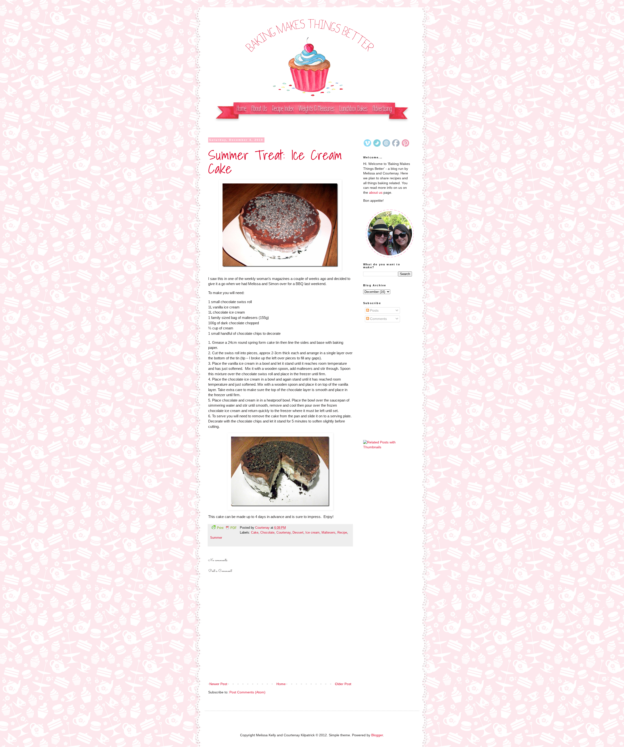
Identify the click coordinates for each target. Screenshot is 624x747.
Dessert (297, 532)
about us (375, 192)
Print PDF (227, 528)
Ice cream (312, 532)
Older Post (343, 684)
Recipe (342, 532)
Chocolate (267, 532)
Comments (378, 319)
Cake (254, 532)
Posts (374, 310)
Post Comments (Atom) (247, 692)
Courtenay (263, 527)
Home (281, 684)
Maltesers (328, 532)
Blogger (377, 735)
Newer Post (218, 684)
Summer (216, 537)
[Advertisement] (387, 355)
